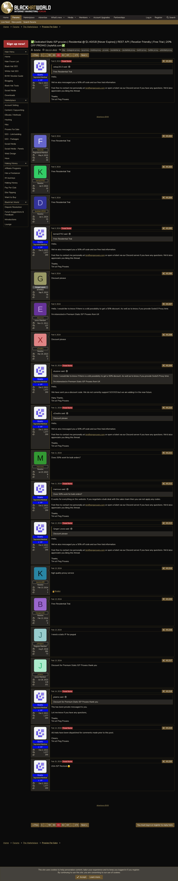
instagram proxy (73, 50)
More (7, 158)
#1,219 (169, 728)
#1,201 (169, 61)
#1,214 (169, 568)
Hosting (8, 119)
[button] (64, 17)
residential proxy (128, 50)
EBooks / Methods (13, 115)
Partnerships (119, 17)
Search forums (29, 22)
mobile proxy (96, 50)
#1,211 (169, 453)
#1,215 (169, 599)
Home (6, 17)
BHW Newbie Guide (14, 76)
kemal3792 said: (60, 234)
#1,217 (169, 660)
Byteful (37, 50)
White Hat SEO (12, 71)
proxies (106, 50)
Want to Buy (10, 197)
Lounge (8, 224)
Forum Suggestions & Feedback (14, 213)
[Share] (163, 61)
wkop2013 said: (60, 67)
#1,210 (169, 408)
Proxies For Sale (12, 129)
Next (83, 55)
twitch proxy (141, 50)
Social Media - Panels (14, 148)
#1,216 (169, 630)
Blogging (9, 81)
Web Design (10, 153)
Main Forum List (12, 61)
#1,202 (169, 136)
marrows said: (59, 489)
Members (83, 17)
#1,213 (169, 523)
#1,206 (169, 273)
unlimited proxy (166, 50)
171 (76, 55)
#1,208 (169, 335)
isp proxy (85, 50)
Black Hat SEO (11, 66)
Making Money (11, 183)
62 (63, 55)
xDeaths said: (59, 413)
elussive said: (59, 371)
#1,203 (169, 167)
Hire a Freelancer (12, 173)
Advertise (42, 17)
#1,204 (169, 198)
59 (49, 55)
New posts (16, 22)
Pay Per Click (10, 187)
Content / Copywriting (14, 110)
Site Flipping (10, 192)
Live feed (5, 22)
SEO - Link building (13, 134)
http (63, 50)
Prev (36, 55)
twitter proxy (153, 50)
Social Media (10, 90)
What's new (56, 17)
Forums (16, 17)
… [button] (45, 55)
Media (70, 17)
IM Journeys (10, 178)
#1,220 (169, 761)
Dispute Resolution (13, 207)
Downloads (10, 95)
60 (54, 55)
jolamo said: (58, 697)
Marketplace (29, 17)
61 (58, 55)
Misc (7, 124)
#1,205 (169, 228)
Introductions (10, 219)
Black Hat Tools (12, 85)
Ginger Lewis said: (61, 529)
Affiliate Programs (13, 168)
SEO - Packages (12, 139)
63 (68, 55)
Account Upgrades (101, 17)
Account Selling (12, 105)
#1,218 (169, 691)
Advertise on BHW (103, 117)
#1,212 (169, 483)
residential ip (115, 50)
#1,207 (169, 304)
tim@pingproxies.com (95, 88)
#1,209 (169, 365)
